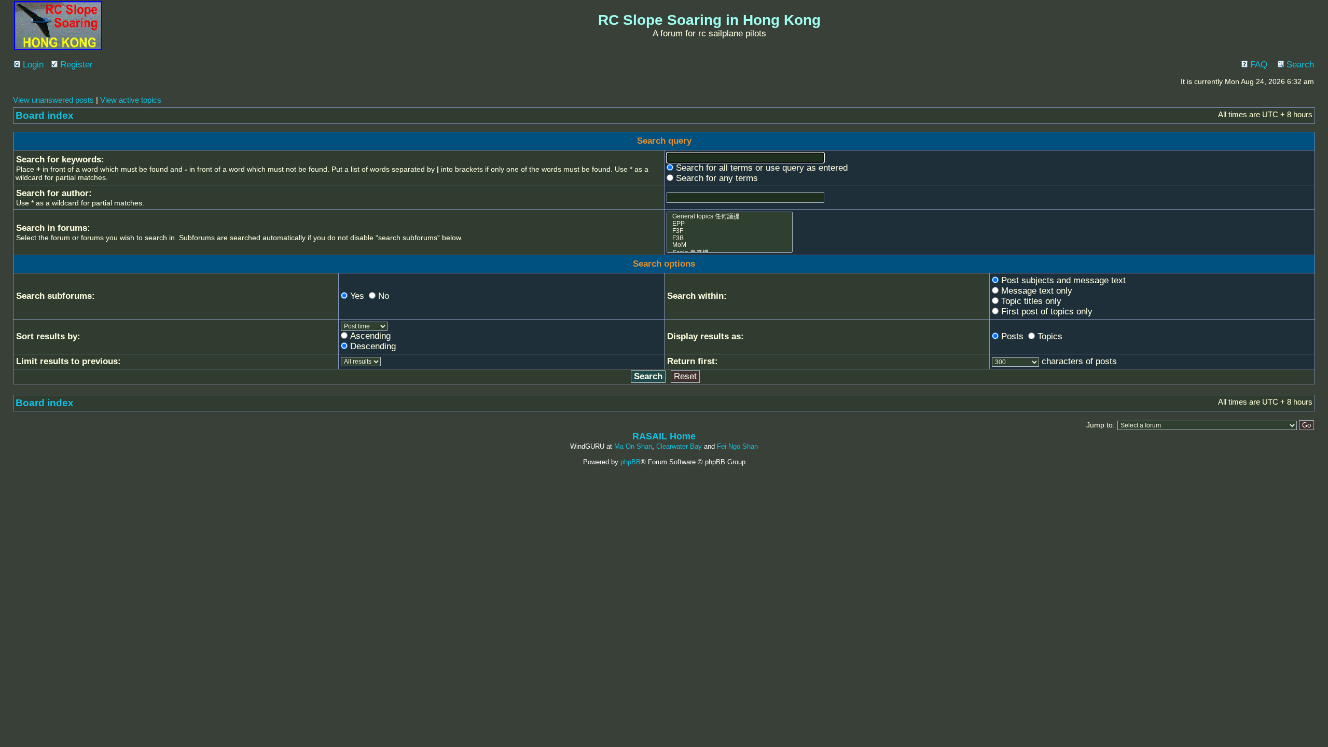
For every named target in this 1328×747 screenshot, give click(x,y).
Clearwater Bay (679, 446)
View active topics (130, 99)
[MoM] (730, 245)
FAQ (1257, 65)
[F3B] (730, 238)
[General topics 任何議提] (730, 216)
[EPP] (730, 224)
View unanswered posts (53, 99)
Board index (45, 115)
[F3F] (730, 231)
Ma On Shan (633, 446)
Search (1299, 65)
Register (75, 65)
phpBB (630, 462)
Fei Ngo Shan (737, 446)
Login (32, 65)
